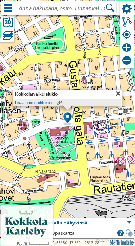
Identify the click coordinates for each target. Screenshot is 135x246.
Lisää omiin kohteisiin (33, 102)
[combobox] (62, 8)
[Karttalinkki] (59, 103)
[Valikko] (8, 8)
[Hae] (110, 8)
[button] (67, 118)
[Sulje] (118, 93)
